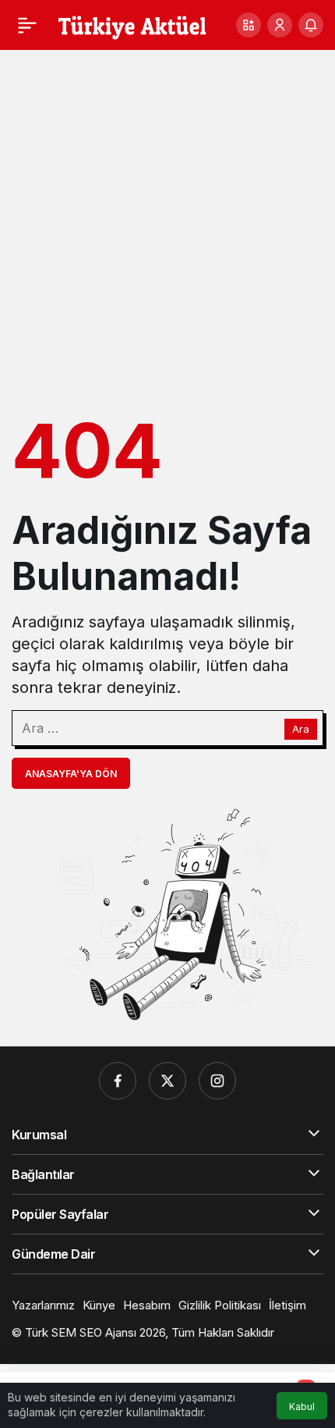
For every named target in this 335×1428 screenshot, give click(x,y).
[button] (248, 24)
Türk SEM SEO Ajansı (80, 1332)
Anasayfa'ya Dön (71, 774)
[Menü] (27, 25)
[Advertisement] (167, 225)
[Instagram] (217, 1080)
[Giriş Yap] (279, 24)
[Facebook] (117, 1080)
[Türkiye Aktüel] (132, 23)
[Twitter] (167, 1080)
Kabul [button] (302, 1406)
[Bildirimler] (310, 24)
